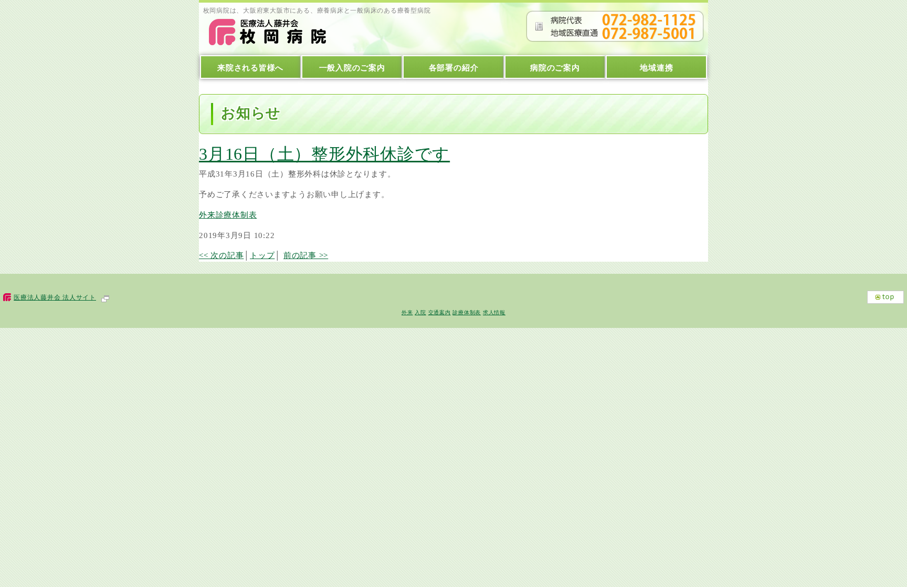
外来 (407, 312)
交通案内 (439, 312)
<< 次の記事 (221, 255)
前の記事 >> (305, 255)
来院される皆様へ (250, 67)
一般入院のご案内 (352, 67)
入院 (420, 312)
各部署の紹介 (454, 67)
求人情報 (494, 312)
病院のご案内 (555, 67)
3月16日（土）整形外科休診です (324, 154)
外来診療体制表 (228, 214)
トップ (262, 255)
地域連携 (656, 67)
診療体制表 (466, 312)
